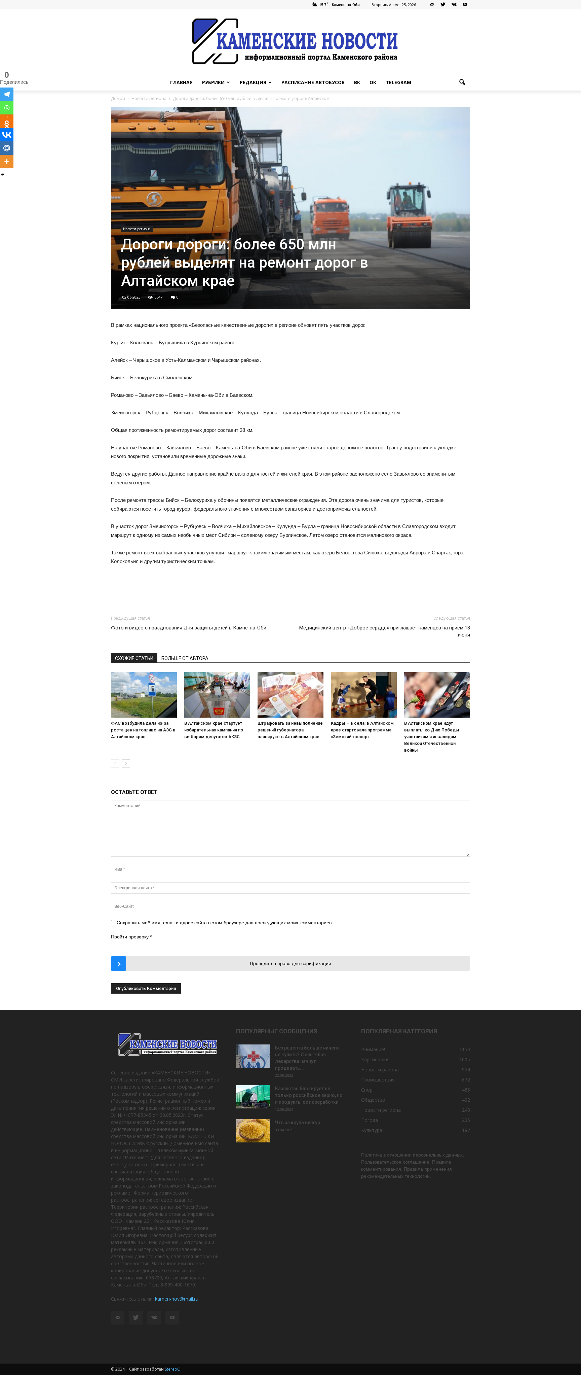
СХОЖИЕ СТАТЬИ (134, 658)
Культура (371, 1130)
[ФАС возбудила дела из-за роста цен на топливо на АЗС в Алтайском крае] (144, 695)
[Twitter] (443, 4)
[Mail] (432, 4)
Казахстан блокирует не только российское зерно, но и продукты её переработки (309, 1095)
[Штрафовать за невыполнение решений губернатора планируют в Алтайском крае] (290, 695)
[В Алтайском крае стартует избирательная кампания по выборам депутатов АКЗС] (217, 695)
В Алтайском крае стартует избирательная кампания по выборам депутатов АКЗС (213, 730)
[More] (6, 161)
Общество (373, 1100)
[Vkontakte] (6, 134)
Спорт (368, 1090)
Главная (181, 82)
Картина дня (375, 1059)
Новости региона (137, 229)
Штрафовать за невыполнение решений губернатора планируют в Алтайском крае (290, 730)
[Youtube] (465, 4)
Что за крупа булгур (297, 1122)
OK (373, 82)
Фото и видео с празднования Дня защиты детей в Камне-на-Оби (188, 628)
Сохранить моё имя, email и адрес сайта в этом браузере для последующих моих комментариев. (225, 922)
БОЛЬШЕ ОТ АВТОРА (184, 658)
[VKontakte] (454, 4)
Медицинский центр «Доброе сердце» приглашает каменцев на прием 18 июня (384, 631)
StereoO (173, 1369)
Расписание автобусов (313, 82)
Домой (118, 98)
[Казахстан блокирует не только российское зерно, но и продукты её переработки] (253, 1096)
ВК (357, 82)
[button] (462, 82)
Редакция (253, 82)
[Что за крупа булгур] (253, 1130)
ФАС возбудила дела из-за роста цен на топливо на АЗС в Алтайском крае (143, 730)
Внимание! (373, 1049)
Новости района (380, 1069)
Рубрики (213, 82)
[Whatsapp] (6, 107)
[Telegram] (6, 94)
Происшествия (378, 1079)
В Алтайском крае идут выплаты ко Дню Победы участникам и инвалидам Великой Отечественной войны (431, 737)
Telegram (398, 82)
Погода (369, 1120)
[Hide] (2, 174)
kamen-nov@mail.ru (176, 1299)
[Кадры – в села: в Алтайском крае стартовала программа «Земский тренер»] (364, 695)
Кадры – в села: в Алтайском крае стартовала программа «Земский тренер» (362, 730)
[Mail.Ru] (6, 148)
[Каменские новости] (290, 41)
